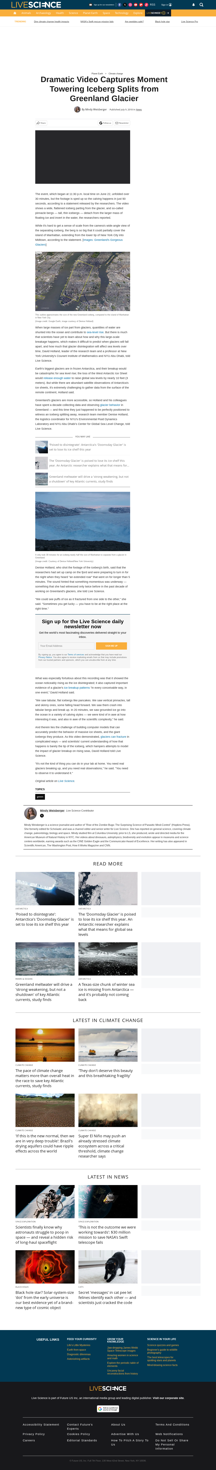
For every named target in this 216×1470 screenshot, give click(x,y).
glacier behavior (110, 405)
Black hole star (162, 21)
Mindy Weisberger (96, 109)
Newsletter (124, 123)
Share (43, 123)
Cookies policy (78, 1434)
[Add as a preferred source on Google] (108, 1408)
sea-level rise (95, 332)
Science (73, 13)
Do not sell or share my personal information (171, 1444)
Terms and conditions (172, 1424)
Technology (121, 13)
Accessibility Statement (41, 1424)
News (139, 109)
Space (106, 13)
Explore (137, 13)
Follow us (107, 123)
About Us (118, 1424)
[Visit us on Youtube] (136, 5)
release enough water (57, 378)
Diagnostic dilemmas (79, 1354)
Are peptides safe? (134, 21)
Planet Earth (90, 13)
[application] (82, 157)
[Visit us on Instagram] (130, 5)
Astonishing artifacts (78, 1359)
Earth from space (76, 1349)
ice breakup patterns (77, 687)
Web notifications (169, 1434)
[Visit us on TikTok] (146, 5)
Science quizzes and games (163, 1345)
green (40, 796)
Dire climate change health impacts (51, 21)
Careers (29, 1440)
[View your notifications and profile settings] (193, 5)
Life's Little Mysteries (78, 1345)
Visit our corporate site (168, 1398)
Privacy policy (34, 1434)
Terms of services (76, 654)
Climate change (116, 73)
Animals (26, 13)
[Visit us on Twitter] (125, 5)
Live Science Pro (189, 21)
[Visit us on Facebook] (119, 5)
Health (60, 13)
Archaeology (43, 13)
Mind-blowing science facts (162, 1365)
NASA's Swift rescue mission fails (97, 21)
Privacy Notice (45, 657)
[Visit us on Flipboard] (141, 5)
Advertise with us (125, 1434)
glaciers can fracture (113, 736)
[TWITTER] (42, 816)
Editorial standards (82, 1440)
